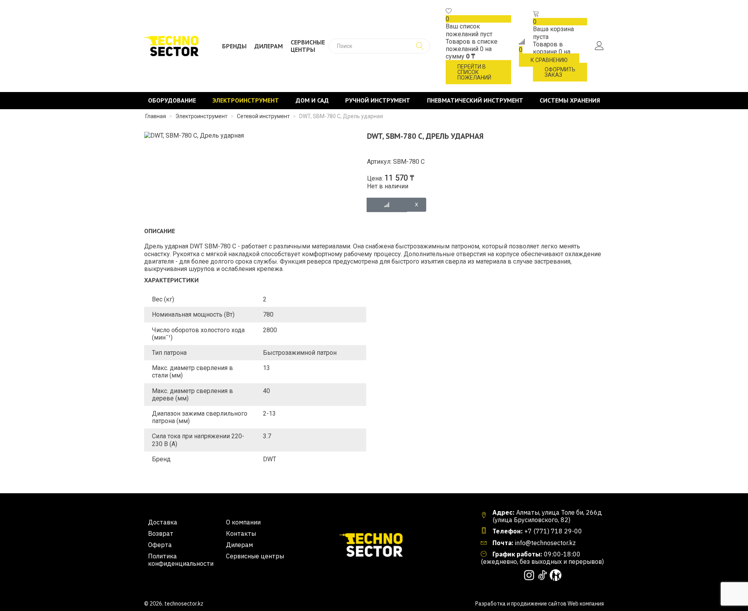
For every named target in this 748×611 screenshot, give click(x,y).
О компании (243, 522)
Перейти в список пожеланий (474, 72)
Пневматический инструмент (475, 100)
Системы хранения (570, 100)
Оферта (160, 545)
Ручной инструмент (377, 100)
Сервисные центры (308, 46)
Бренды (234, 46)
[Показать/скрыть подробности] (449, 11)
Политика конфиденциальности (180, 560)
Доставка (162, 522)
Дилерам (268, 46)
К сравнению (549, 60)
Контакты (241, 533)
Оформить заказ (560, 72)
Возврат (160, 533)
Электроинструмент (245, 100)
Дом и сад (312, 100)
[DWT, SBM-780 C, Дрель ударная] (194, 135)
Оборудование (172, 100)
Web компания (586, 603)
